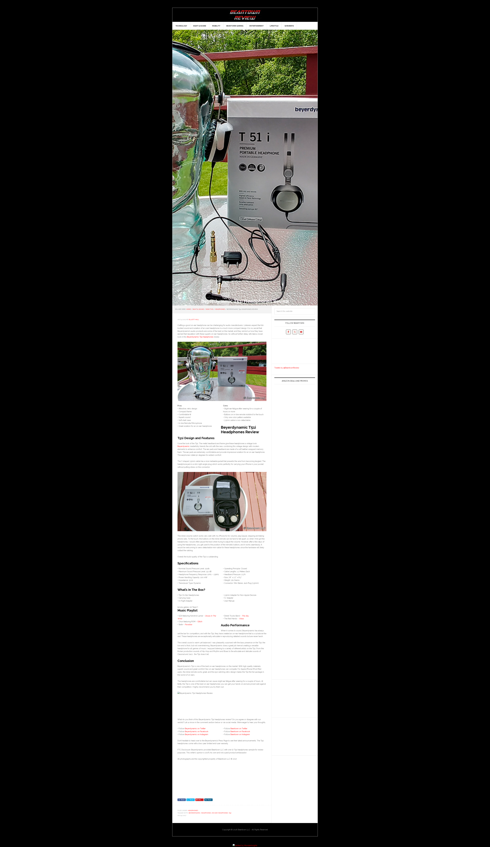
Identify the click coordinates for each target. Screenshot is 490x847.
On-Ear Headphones (220, 813)
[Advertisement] (293, 698)
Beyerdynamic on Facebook (196, 731)
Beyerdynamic (183, 446)
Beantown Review (245, 15)
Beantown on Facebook (240, 731)
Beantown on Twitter (238, 729)
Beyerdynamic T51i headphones (200, 337)
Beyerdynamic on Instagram (196, 734)
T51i (230, 813)
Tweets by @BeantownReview (286, 368)
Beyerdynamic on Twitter (195, 729)
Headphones (193, 810)
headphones (206, 813)
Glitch (199, 622)
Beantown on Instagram (240, 734)
